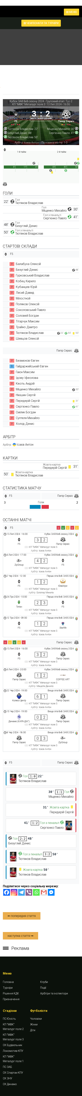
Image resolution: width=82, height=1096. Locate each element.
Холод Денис (25, 424)
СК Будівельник (12, 1045)
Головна (8, 981)
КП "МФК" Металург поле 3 (28, 104)
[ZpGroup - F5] (41, 563)
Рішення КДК (11, 993)
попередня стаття (23, 916)
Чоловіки (36, 1018)
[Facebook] (6, 892)
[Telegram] (21, 892)
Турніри (8, 987)
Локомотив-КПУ (13, 1050)
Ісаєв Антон (25, 444)
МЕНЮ (72, 12)
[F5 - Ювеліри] (41, 584)
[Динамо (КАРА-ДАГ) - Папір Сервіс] (41, 720)
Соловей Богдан (27, 315)
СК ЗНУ (7, 1078)
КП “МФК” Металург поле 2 (13, 1027)
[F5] (16, 116)
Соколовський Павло (31, 310)
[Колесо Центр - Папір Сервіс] (41, 699)
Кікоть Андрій (25, 383)
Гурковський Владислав (32, 275)
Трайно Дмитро (27, 327)
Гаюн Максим (25, 372)
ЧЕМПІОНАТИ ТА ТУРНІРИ (42, 23)
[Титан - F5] (41, 605)
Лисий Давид (25, 292)
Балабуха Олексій (28, 264)
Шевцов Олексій (27, 338)
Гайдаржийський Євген (32, 366)
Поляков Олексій (27, 304)
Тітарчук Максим (27, 321)
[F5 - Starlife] (41, 626)
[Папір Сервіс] (66, 116)
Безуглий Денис (26, 226)
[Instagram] (14, 892)
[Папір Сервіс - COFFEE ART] (41, 678)
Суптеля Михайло (28, 418)
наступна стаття (19, 936)
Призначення (11, 999)
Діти (32, 1030)
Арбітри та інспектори (54, 993)
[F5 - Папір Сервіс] (41, 542)
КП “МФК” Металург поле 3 (13, 1037)
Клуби (44, 981)
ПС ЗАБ (7, 1066)
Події (43, 987)
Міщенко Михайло (54, 210)
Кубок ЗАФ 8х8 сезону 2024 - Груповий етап (37, 101)
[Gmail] (43, 892)
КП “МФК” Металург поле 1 (13, 1059)
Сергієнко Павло (55, 218)
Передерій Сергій (28, 401)
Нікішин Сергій (25, 395)
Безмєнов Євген (27, 360)
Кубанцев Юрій (26, 287)
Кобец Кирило (26, 281)
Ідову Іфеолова (27, 378)
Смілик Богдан (26, 412)
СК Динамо (10, 1084)
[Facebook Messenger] (51, 892)
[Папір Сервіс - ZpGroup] (41, 741)
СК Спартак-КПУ (13, 1072)
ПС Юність (9, 1018)
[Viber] (29, 892)
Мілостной (23, 298)
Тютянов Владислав (29, 203)
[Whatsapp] (36, 892)
